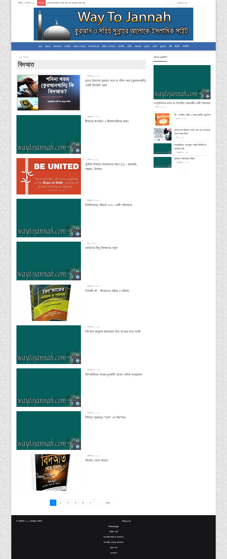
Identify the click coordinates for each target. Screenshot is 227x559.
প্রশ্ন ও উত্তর (79, 46)
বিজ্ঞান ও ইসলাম (108, 46)
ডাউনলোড (57, 46)
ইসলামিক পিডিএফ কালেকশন (114, 537)
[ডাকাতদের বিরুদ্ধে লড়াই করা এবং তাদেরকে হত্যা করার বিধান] (162, 134)
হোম (20, 57)
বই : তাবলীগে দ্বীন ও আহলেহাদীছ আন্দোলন (192, 114)
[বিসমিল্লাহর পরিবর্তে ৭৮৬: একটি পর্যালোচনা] (48, 218)
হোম (40, 46)
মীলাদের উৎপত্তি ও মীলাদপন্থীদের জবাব (106, 121)
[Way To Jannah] (113, 24)
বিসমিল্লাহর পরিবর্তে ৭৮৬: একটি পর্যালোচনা (108, 205)
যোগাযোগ (113, 553)
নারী (170, 46)
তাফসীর (121, 46)
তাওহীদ (67, 46)
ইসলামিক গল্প (93, 46)
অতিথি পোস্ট (113, 531)
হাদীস (129, 46)
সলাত (155, 46)
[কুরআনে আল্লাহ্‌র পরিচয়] (162, 162)
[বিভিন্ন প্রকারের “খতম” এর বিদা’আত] (48, 430)
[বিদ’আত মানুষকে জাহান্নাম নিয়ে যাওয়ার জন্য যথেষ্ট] (48, 344)
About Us (126, 521)
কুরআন (163, 46)
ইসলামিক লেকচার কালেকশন (113, 542)
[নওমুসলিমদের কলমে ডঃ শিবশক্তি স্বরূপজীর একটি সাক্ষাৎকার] (182, 82)
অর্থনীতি (185, 46)
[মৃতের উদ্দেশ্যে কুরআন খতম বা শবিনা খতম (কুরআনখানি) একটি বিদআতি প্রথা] (48, 92)
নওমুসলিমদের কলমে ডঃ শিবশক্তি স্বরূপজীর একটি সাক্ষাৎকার (181, 103)
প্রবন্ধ (47, 46)
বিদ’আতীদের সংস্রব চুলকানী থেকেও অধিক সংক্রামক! (113, 374)
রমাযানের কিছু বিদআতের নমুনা (101, 248)
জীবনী (177, 46)
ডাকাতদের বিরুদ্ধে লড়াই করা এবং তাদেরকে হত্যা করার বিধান (68, 3)
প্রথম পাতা (113, 547)
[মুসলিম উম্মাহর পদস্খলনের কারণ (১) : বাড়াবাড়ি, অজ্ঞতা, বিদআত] (48, 176)
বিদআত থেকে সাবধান (96, 460)
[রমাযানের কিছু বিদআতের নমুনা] (48, 260)
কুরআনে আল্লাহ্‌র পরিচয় (184, 158)
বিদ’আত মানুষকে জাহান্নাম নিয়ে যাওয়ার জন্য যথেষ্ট (113, 331)
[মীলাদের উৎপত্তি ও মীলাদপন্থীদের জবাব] (48, 134)
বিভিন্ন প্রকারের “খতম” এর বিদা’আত (105, 417)
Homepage (113, 526)
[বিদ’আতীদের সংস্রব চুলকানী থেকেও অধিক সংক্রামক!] (48, 387)
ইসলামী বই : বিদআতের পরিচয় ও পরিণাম (107, 291)
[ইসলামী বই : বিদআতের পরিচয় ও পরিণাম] (48, 302)
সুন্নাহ (147, 46)
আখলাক (138, 46)
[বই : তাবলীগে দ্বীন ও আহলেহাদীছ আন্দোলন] (162, 119)
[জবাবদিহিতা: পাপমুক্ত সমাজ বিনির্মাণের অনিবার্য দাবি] (162, 148)
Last (108, 502)
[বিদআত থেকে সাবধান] (48, 472)
